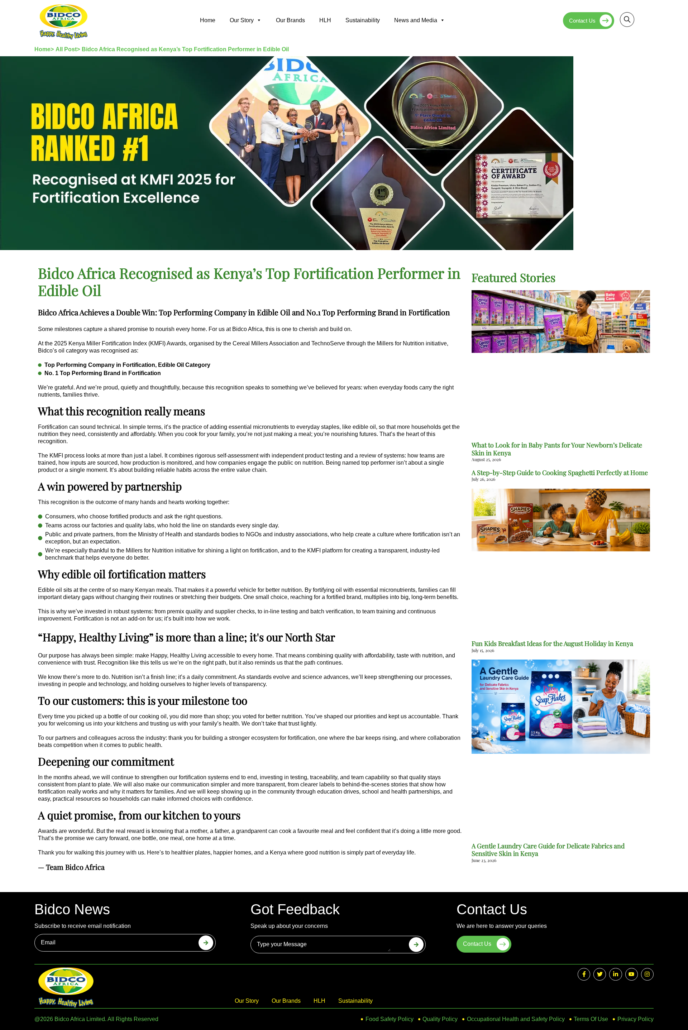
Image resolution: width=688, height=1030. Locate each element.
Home (207, 20)
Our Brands (290, 20)
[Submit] (206, 942)
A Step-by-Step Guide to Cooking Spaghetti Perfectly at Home (560, 472)
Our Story (242, 20)
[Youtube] (631, 974)
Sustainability (362, 20)
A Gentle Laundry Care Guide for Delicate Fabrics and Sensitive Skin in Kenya (548, 850)
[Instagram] (647, 974)
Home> (44, 49)
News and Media (415, 20)
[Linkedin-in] (615, 974)
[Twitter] (599, 974)
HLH (325, 20)
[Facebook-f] (584, 974)
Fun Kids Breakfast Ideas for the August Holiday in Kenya (552, 643)
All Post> (68, 49)
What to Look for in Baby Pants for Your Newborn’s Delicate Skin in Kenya (557, 449)
